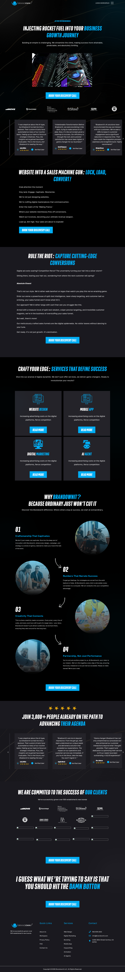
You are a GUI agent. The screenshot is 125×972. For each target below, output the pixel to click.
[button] (123, 139)
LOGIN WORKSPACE (102, 3)
